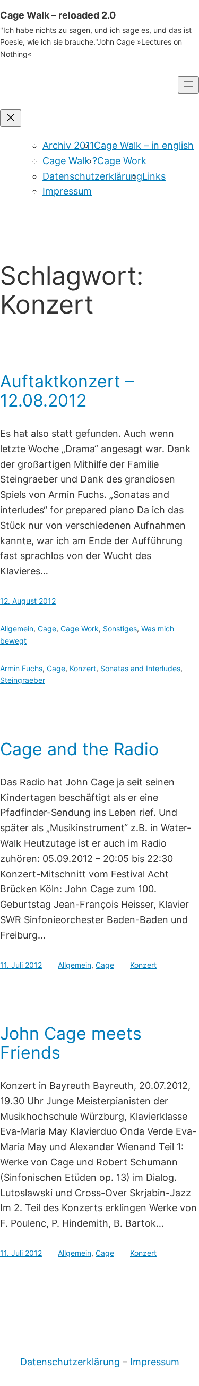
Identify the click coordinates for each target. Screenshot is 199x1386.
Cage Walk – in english (144, 145)
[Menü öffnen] (188, 85)
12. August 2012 (28, 600)
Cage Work (121, 160)
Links (154, 176)
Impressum (67, 191)
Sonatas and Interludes (140, 668)
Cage (47, 628)
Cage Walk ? (69, 160)
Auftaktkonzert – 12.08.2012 (67, 391)
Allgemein (16, 628)
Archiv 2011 (68, 145)
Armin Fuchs (21, 668)
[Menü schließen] (10, 118)
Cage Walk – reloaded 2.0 (58, 15)
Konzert (83, 668)
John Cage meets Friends (71, 1043)
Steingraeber (22, 679)
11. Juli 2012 (21, 964)
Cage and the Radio (79, 749)
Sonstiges (120, 628)
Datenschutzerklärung (92, 176)
